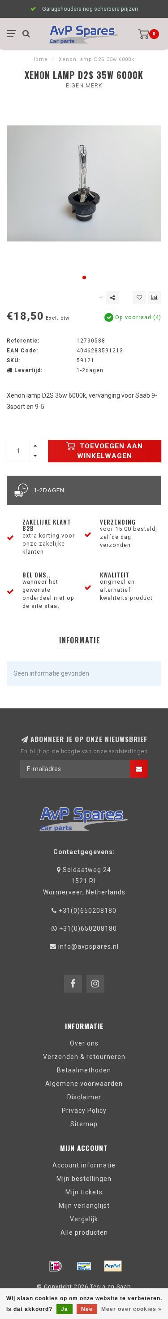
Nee (87, 1309)
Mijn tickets (84, 1192)
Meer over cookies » (131, 1309)
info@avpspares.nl (88, 946)
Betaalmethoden (84, 1070)
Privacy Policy (84, 1110)
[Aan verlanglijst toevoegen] (139, 297)
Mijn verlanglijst (84, 1205)
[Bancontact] (84, 1266)
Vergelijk (84, 1219)
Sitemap (84, 1124)
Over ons (84, 1043)
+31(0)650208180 (87, 910)
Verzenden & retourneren (84, 1056)
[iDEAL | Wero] (55, 1266)
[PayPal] (113, 1266)
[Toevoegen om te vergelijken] (154, 297)
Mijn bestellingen (84, 1178)
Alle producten (84, 1232)
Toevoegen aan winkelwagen (110, 451)
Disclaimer (84, 1097)
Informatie (79, 640)
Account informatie (84, 1165)
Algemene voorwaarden (84, 1083)
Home (39, 59)
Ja (64, 1309)
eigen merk (84, 85)
